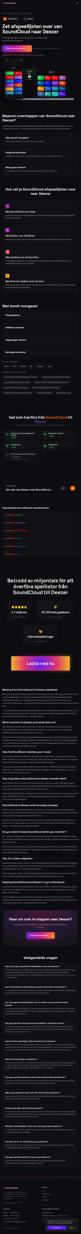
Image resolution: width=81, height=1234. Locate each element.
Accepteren (57, 1228)
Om (43, 1191)
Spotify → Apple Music (10, 1212)
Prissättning (46, 1194)
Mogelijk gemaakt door (9, 1203)
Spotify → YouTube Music (11, 1216)
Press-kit (45, 1200)
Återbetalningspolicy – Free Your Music (55, 1216)
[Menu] (77, 3)
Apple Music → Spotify (10, 1219)
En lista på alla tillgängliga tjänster (14, 1222)
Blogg (44, 1197)
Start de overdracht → (17, 48)
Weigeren (72, 1228)
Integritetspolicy (47, 1212)
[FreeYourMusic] (9, 3)
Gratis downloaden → (40, 935)
